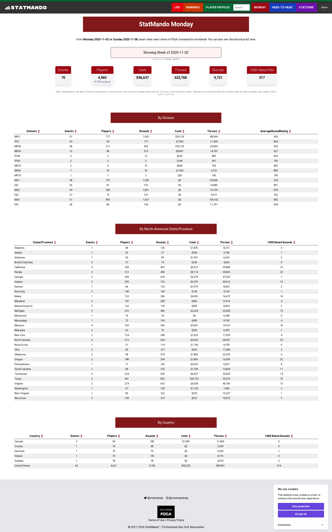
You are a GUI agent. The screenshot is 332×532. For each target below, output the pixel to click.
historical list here (244, 39)
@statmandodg (178, 498)
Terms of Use (156, 520)
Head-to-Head (282, 7)
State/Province (43, 242)
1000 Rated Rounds (280, 242)
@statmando (155, 498)
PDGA (173, 39)
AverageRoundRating (274, 131)
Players (106, 131)
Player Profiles (218, 7)
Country (35, 436)
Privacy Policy (175, 520)
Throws (212, 131)
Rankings (193, 7)
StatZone (306, 7)
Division (32, 131)
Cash (178, 131)
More (324, 7)
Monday (260, 7)
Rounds (144, 131)
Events (69, 131)
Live (177, 7)
